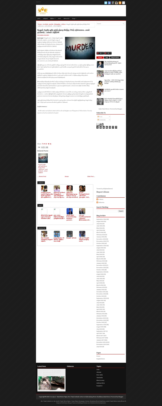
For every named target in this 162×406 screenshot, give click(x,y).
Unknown (101, 202)
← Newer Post (41, 176)
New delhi (99, 375)
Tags (106, 57)
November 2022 (101, 267)
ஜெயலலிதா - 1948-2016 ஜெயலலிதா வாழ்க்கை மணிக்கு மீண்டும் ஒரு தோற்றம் (114, 81)
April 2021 (99, 309)
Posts (100, 117)
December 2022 (101, 265)
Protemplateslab (102, 403)
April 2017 (99, 333)
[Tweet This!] (44, 144)
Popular (100, 57)
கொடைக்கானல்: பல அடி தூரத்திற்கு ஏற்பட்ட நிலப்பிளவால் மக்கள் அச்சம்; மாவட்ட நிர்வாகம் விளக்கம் (49, 373)
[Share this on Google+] (46, 144)
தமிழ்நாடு (45, 18)
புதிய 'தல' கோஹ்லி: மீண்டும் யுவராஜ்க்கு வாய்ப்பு (84, 239)
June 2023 (99, 252)
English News (100, 359)
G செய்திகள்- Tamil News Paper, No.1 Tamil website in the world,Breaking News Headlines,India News (80, 397)
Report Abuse (102, 192)
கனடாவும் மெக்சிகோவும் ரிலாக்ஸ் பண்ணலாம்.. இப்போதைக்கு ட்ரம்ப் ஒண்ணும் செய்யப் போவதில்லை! (85, 217)
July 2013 (99, 346)
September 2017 (101, 331)
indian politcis (100, 383)
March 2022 (99, 285)
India (97, 369)
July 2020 (99, 329)
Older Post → (91, 176)
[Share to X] (45, 147)
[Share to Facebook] (47, 147)
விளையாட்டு (66, 18)
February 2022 (100, 287)
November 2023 (101, 241)
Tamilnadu (99, 377)
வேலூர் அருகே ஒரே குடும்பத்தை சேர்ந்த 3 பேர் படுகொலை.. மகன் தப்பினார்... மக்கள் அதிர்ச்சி (63, 31)
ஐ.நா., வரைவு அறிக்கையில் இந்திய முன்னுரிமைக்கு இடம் (59, 216)
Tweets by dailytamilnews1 (104, 188)
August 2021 (99, 300)
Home (40, 24)
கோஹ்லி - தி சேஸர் (71, 238)
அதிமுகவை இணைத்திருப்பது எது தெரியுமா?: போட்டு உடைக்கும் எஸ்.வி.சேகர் (72, 195)
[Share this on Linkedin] (51, 144)
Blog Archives (115, 57)
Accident (45, 24)
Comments (102, 120)
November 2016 (101, 344)
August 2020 (100, 327)
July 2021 (99, 303)
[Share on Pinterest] (49, 144)
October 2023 (100, 243)
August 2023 (100, 248)
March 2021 (99, 311)
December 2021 (101, 292)
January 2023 (100, 263)
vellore (63, 24)
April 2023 (99, 256)
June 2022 (99, 278)
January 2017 (100, 340)
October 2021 (100, 296)
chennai (98, 372)
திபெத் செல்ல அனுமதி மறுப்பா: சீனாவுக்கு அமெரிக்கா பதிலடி (46, 216)
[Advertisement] (66, 129)
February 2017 (100, 338)
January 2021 (100, 316)
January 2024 (100, 237)
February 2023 (100, 261)
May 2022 (99, 281)
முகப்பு (38, 18)
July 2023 (99, 250)
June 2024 (99, 226)
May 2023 (99, 254)
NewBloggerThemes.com (83, 403)
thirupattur (57, 24)
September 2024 (101, 219)
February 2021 (100, 313)
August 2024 (100, 221)
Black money (100, 380)
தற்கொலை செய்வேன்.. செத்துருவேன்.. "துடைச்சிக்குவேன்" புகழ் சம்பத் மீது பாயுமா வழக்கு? (59, 195)
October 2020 (100, 322)
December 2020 (101, 318)
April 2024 (99, 230)
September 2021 (101, 298)
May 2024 (99, 228)
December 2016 (101, 342)
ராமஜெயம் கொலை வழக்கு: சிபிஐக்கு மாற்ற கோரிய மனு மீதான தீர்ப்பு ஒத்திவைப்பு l (47, 195)
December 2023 (101, 239)
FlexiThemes (64, 403)
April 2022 (99, 283)
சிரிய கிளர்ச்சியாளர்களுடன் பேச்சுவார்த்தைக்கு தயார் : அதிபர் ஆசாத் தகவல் (112, 63)
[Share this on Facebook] (42, 144)
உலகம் (59, 18)
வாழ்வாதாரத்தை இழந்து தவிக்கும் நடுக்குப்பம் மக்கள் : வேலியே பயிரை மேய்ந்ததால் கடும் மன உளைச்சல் (113, 72)
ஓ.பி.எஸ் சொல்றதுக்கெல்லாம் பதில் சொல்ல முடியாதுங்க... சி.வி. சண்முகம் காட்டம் (84, 195)
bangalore (99, 386)
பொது (74, 18)
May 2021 (99, 307)
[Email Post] (38, 147)
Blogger (119, 109)
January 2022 (100, 289)
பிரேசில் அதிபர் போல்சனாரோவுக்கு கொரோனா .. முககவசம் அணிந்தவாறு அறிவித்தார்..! (71, 217)
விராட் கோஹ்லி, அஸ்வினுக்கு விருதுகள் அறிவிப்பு (47, 239)
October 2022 (100, 270)
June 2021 (99, 305)
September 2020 (101, 324)
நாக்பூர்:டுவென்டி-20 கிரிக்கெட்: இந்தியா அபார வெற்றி (59, 239)
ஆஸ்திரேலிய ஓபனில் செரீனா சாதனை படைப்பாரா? (114, 90)
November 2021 (101, 294)
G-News (100, 199)
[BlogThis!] (44, 147)
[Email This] (42, 147)
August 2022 (100, 274)
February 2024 (100, 234)
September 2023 (101, 245)
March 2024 (99, 232)
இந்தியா (52, 18)
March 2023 (99, 259)
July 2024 (99, 223)
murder (51, 24)
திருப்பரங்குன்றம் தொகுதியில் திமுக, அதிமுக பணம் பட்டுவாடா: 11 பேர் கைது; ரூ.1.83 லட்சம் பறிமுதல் (113, 100)
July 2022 (99, 276)
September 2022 (101, 272)
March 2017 (99, 335)
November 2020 (101, 320)
